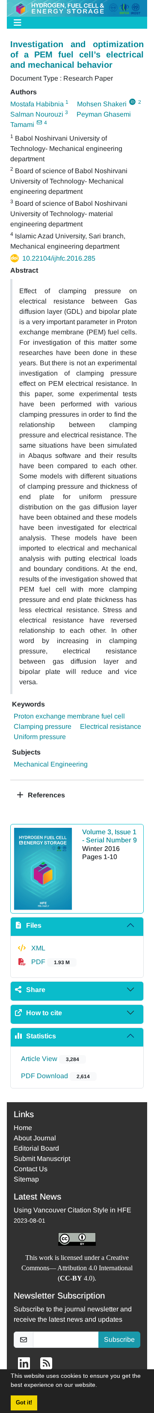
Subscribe (119, 1339)
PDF (50, 961)
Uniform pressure (40, 736)
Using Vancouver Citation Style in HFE (72, 1210)
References (45, 795)
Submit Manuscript (42, 1158)
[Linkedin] (24, 1366)
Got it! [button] (24, 1403)
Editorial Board (36, 1148)
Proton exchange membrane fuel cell (69, 716)
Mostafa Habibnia (37, 104)
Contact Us (30, 1168)
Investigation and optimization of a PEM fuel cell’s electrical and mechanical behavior (77, 54)
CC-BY (71, 1278)
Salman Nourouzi (36, 114)
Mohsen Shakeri (102, 104)
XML (37, 948)
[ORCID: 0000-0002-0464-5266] (132, 102)
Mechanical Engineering (51, 764)
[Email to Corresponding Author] (39, 123)
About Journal (35, 1138)
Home (23, 1127)
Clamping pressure (42, 726)
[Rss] (46, 1366)
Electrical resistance (110, 726)
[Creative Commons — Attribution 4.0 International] (77, 1239)
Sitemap (26, 1179)
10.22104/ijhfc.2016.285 (58, 258)
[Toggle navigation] (74, 23)
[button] (100, 1386)
